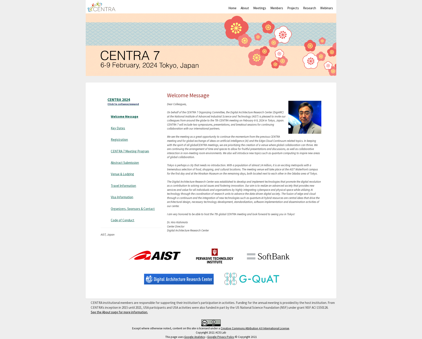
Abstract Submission (125, 162)
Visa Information (122, 197)
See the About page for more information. (119, 312)
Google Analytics (194, 337)
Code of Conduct (122, 220)
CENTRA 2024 (123, 101)
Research (309, 8)
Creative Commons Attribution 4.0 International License (255, 328)
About (245, 8)
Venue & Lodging (122, 174)
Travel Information (123, 186)
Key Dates (118, 128)
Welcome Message (124, 116)
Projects (293, 8)
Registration (119, 139)
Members (276, 8)
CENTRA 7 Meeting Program (130, 151)
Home (232, 8)
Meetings (259, 8)
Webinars (326, 8)
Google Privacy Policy (220, 337)
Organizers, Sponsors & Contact (133, 209)
